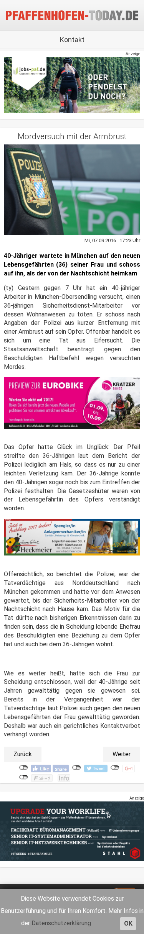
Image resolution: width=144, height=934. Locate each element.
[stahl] (72, 830)
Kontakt (72, 40)
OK (128, 923)
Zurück (22, 754)
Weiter (122, 754)
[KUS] (72, 84)
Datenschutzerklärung (61, 923)
